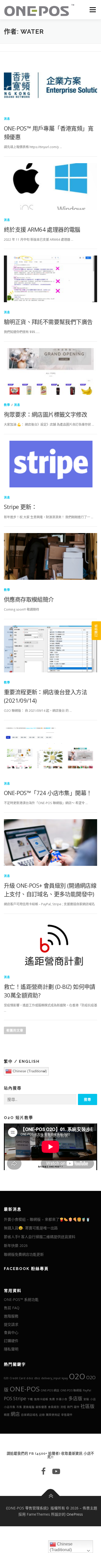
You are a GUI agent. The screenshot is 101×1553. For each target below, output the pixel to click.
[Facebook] (43, 1471)
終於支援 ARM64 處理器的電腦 (42, 229)
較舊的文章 (14, 1030)
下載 (30, 1399)
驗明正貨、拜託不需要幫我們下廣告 (48, 322)
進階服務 (11, 1316)
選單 (91, 10)
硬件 (77, 1407)
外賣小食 (61, 1399)
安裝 (86, 1399)
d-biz (29, 1378)
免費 (52, 1399)
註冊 (42, 1415)
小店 (93, 1399)
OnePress (75, 1514)
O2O (77, 1376)
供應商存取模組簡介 (29, 599)
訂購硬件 (11, 1340)
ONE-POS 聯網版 (71, 1390)
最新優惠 (41, 1407)
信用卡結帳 (41, 1399)
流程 (63, 1407)
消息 (7, 119)
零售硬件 (67, 1415)
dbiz (37, 1378)
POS (8, 1398)
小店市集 (9, 1407)
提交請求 (11, 1324)
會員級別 (53, 1407)
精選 (7, 1415)
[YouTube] (56, 1471)
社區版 (88, 1406)
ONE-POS (25, 1388)
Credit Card (17, 1378)
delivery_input (51, 1378)
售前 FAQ (11, 1307)
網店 (15, 1414)
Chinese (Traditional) (29, 1071)
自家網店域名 (29, 1415)
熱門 (70, 1407)
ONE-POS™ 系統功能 (21, 1299)
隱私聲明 (11, 1349)
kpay (65, 1378)
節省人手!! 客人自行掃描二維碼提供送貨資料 (39, 1236)
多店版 (75, 1398)
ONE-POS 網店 (50, 1390)
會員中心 (11, 1332)
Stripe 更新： (20, 506)
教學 (7, 405)
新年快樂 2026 (16, 1245)
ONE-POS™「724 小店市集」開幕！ (48, 793)
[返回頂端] (50, 1496)
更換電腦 (28, 1407)
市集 (19, 1407)
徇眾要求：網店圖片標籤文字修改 (45, 414)
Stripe (19, 1398)
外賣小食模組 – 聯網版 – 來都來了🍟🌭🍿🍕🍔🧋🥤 (47, 1219)
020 (6, 1378)
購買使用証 (53, 1415)
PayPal (87, 1390)
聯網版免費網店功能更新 (24, 1254)
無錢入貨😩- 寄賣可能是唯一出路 (31, 1227)
